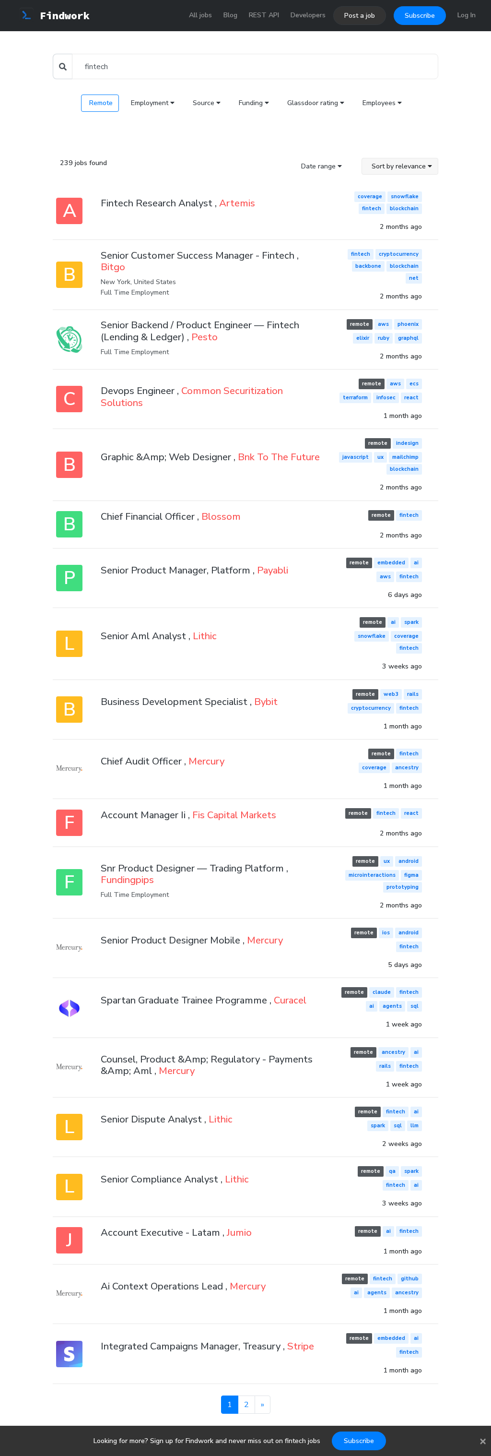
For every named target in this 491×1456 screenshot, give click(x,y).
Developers (308, 15)
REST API (264, 15)
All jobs (200, 15)
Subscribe (420, 15)
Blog (230, 15)
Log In (466, 15)
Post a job (359, 15)
